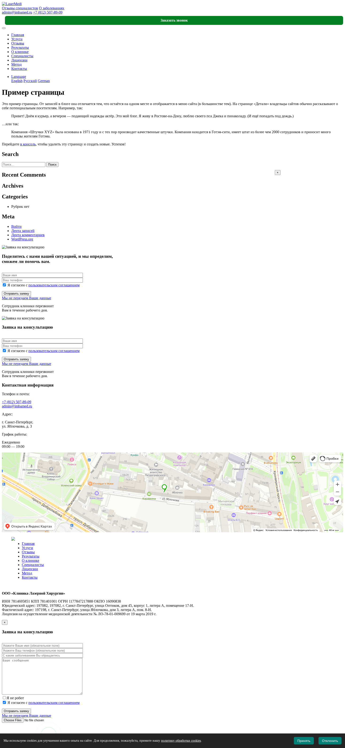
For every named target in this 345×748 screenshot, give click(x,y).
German (44, 81)
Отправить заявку (16, 293)
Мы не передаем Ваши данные (26, 298)
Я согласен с (43, 285)
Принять (303, 741)
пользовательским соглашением (54, 285)
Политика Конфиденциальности (28, 585)
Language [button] (18, 77)
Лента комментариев (28, 235)
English (17, 81)
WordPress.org (22, 239)
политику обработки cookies (181, 740)
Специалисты (22, 56)
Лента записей (22, 231)
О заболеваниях (51, 8)
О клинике (20, 52)
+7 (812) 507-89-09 (47, 12)
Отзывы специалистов (20, 8)
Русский (30, 81)
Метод (16, 64)
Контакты (19, 69)
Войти (16, 226)
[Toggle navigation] (4, 28)
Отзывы (17, 43)
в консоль (28, 144)
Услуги (17, 39)
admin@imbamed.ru (17, 12)
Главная (17, 35)
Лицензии (19, 60)
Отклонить (330, 741)
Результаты (20, 47)
